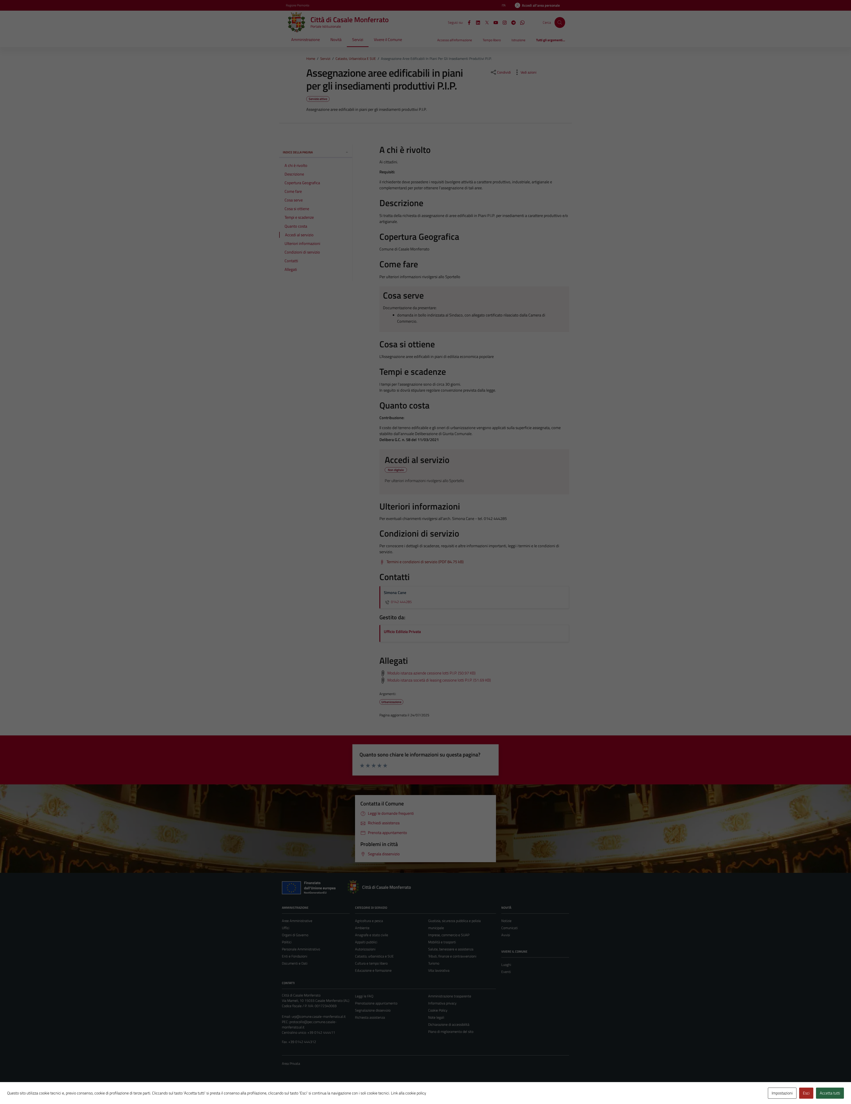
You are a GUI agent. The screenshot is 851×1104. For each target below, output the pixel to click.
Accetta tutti (830, 1093)
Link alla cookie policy (408, 1093)
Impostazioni (782, 1093)
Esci (806, 1093)
